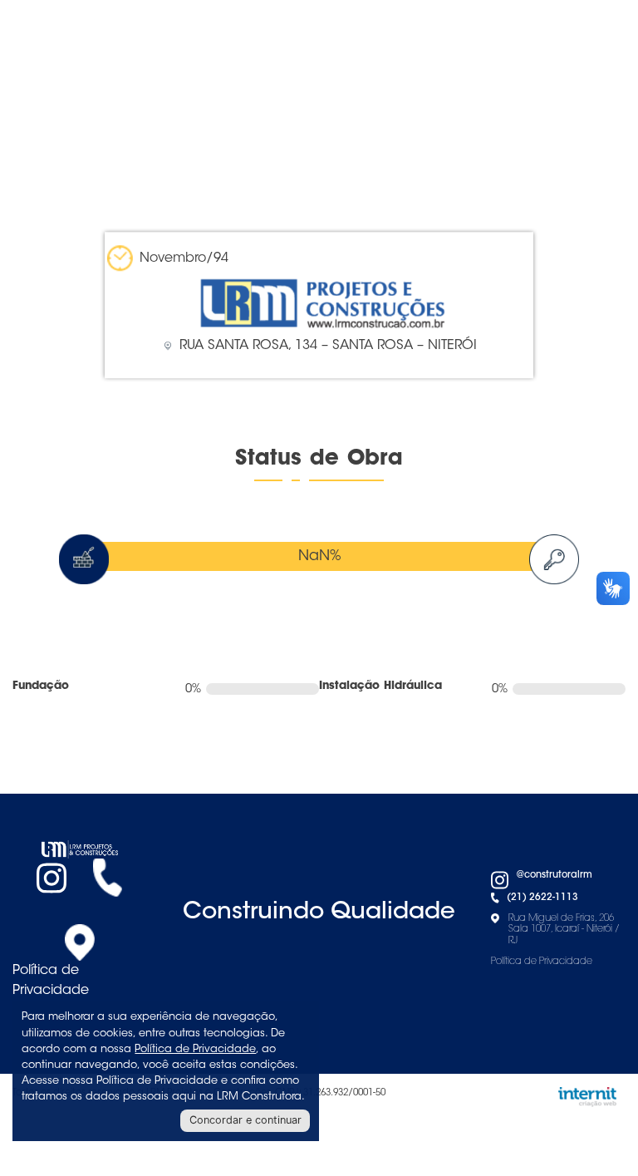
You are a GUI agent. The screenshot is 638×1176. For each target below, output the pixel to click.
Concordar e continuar (245, 1120)
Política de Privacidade (50, 980)
